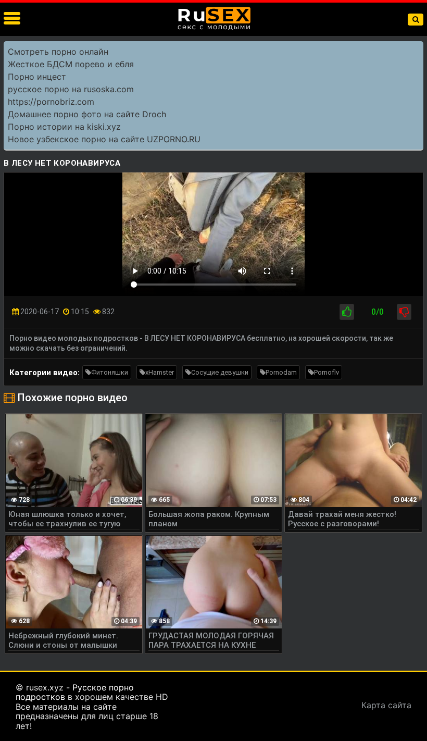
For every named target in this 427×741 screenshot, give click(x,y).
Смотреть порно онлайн (58, 51)
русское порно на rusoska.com (71, 89)
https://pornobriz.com (51, 101)
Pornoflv (326, 372)
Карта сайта (386, 705)
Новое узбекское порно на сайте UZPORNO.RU (104, 139)
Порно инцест (37, 76)
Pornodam (281, 372)
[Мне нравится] (347, 312)
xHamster (159, 372)
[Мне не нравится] (404, 312)
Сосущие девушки (219, 372)
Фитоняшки (109, 372)
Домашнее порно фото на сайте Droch (87, 114)
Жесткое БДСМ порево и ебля (71, 64)
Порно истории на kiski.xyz (64, 126)
